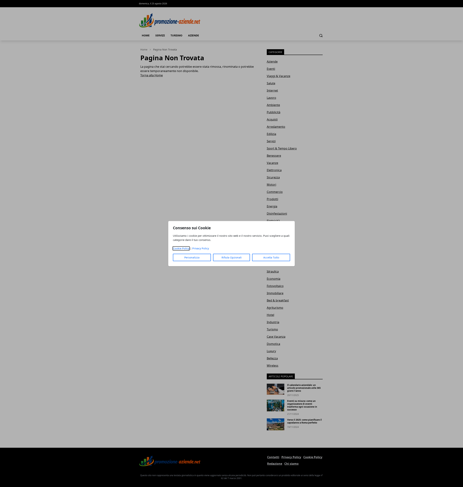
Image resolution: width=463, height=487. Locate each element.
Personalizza (191, 257)
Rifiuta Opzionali (232, 257)
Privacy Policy (200, 248)
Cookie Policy (181, 248)
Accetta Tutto (271, 257)
